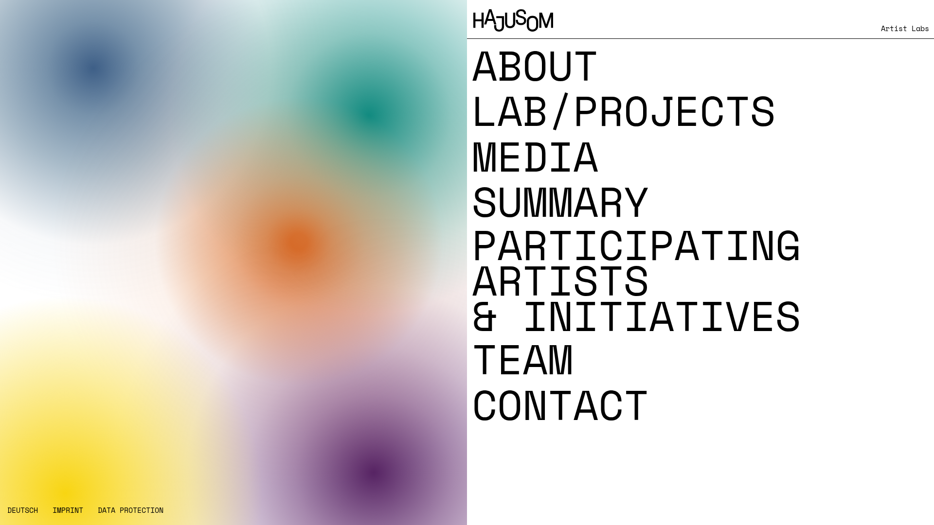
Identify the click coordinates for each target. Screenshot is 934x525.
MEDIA (535, 156)
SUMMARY (560, 201)
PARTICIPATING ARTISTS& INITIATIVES (636, 280)
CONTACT (560, 404)
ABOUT (535, 65)
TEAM (522, 359)
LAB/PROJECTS (623, 110)
